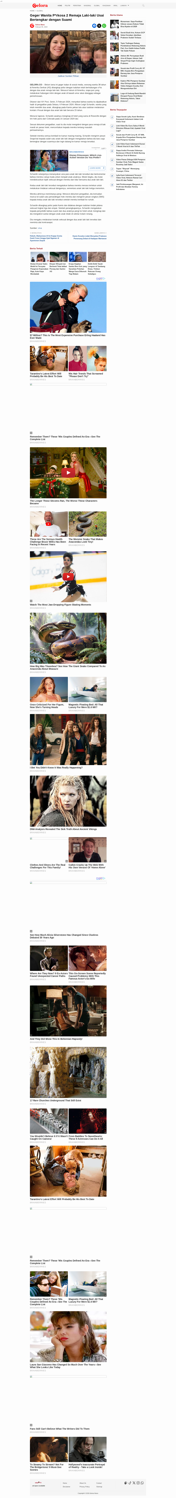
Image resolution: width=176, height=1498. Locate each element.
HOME (60, 5)
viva (40, 228)
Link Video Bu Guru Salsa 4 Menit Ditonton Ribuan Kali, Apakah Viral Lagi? (130, 128)
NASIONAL (87, 5)
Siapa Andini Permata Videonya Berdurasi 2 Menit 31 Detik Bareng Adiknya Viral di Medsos (130, 152)
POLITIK (67, 5)
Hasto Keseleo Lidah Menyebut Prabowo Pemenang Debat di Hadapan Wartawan (90, 237)
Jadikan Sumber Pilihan (68, 76)
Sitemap (99, 1487)
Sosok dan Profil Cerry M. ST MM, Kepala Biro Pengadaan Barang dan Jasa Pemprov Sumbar (131, 137)
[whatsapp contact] (142, 1484)
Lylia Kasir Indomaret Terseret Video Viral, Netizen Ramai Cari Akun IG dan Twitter (129, 177)
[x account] (134, 1484)
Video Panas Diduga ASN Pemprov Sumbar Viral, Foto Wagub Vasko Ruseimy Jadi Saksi (130, 162)
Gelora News (94, 1493)
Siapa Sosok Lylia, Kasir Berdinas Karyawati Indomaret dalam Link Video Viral (130, 119)
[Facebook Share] (94, 26)
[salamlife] (125, 1484)
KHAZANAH (107, 5)
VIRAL (115, 5)
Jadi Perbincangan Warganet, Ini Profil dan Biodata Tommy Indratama (129, 186)
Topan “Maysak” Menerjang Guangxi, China (127, 170)
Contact (99, 1483)
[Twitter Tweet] (99, 26)
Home (65, 1483)
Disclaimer (66, 1487)
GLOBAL (97, 5)
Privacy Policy (85, 1487)
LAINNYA (123, 5)
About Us (83, 1483)
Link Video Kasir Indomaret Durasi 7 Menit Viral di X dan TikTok (130, 145)
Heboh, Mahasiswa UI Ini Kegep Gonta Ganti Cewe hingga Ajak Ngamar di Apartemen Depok (46, 238)
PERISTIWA (77, 5)
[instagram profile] (138, 1484)
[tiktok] (129, 1484)
